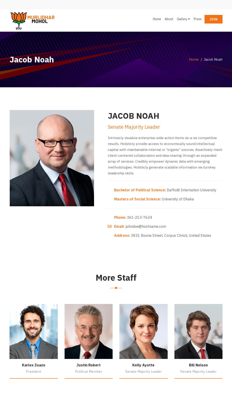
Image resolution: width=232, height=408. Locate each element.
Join (214, 19)
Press (198, 19)
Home (157, 19)
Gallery (182, 19)
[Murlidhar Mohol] (32, 19)
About (169, 19)
